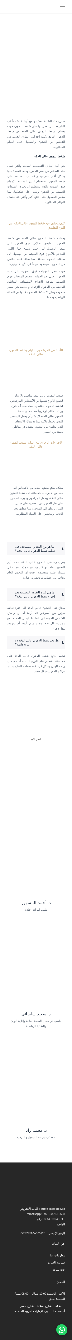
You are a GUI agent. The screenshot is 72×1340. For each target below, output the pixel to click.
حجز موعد (59, 1269)
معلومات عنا (57, 1255)
